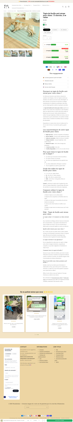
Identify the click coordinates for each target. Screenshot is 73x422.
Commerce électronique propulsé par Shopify (30, 418)
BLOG (57, 362)
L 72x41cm (46, 29)
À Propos (41, 349)
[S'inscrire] (46, 407)
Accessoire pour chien (12, 10)
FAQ (57, 349)
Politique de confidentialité (45, 353)
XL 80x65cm (54, 29)
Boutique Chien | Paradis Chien (17, 418)
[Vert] (44, 25)
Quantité (44, 35)
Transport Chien (59, 355)
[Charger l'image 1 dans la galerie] (7, 53)
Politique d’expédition (44, 351)
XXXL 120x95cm (47, 32)
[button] (17, 5)
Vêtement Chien (59, 356)
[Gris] (46, 25)
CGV (40, 358)
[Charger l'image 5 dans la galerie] (29, 53)
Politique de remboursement (44, 418)
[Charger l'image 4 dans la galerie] (21, 53)
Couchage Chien (60, 353)
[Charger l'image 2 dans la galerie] (14, 53)
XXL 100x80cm (64, 29)
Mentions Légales (43, 360)
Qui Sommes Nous (43, 362)
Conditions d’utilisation (65, 418)
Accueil (5, 10)
